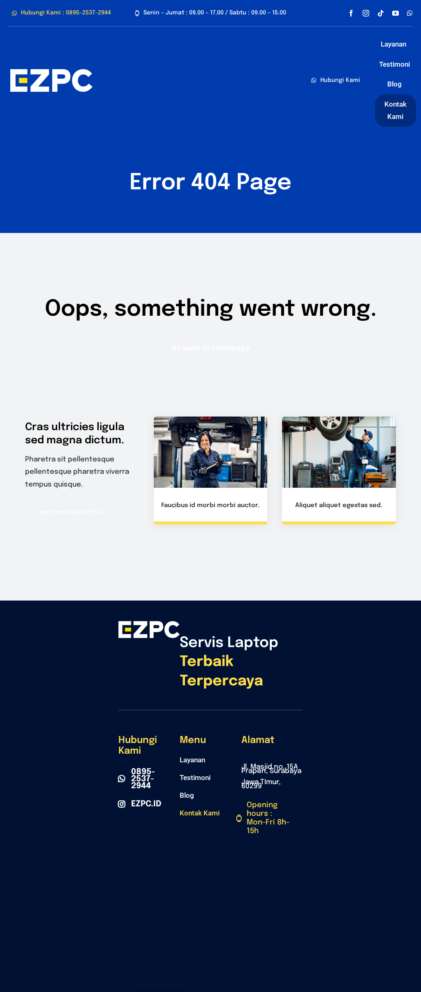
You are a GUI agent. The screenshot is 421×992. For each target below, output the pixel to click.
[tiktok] (380, 13)
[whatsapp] (410, 13)
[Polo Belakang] (51, 72)
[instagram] (366, 13)
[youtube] (395, 13)
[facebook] (351, 13)
